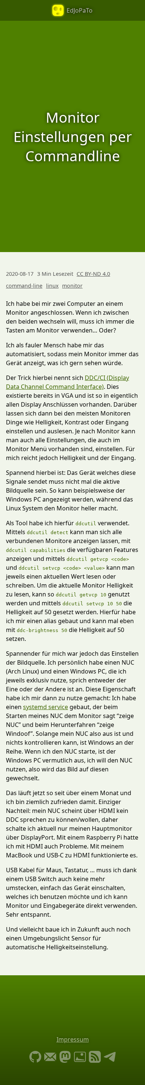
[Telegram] (109, 1057)
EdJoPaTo (80, 10)
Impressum (73, 1039)
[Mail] (50, 1057)
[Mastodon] (65, 1057)
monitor (72, 285)
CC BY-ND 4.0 (93, 273)
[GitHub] (35, 1057)
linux (52, 285)
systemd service (45, 707)
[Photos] (79, 1057)
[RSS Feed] (94, 1057)
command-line (24, 285)
